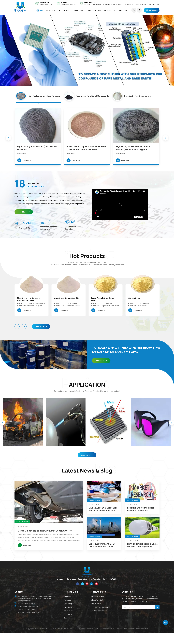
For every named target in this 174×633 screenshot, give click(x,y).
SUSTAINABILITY (94, 10)
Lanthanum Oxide (99, 298)
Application (68, 600)
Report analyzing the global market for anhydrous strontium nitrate (140, 509)
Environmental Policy (108, 629)
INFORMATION (109, 10)
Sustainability (68, 607)
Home (40, 10)
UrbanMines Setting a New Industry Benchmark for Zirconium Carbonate (45, 530)
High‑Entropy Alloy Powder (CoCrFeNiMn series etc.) (135, 148)
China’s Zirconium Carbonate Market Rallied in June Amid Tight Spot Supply (103, 509)
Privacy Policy (122, 629)
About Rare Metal (97, 596)
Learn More (27, 160)
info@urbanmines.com (68, 4)
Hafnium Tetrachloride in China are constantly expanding (142, 545)
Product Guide (80, 629)
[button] (83, 78)
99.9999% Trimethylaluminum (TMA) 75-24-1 (141, 299)
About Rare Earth (97, 600)
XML (97, 629)
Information (68, 611)
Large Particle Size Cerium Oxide (29, 299)
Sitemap (90, 629)
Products (50, 10)
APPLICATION (64, 10)
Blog (65, 618)
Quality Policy (96, 603)
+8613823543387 (30, 609)
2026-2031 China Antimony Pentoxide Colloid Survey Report (102, 545)
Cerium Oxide (60, 298)
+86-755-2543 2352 (46, 4)
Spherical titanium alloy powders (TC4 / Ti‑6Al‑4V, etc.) (86, 148)
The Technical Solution (99, 607)
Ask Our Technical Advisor (100, 611)
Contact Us (99, 360)
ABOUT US (123, 10)
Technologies (78, 10)
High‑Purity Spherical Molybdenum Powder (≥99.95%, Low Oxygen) (34, 148)
